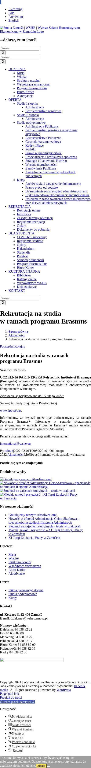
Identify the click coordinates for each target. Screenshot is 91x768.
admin (9, 451)
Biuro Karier (16, 570)
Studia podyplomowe (22, 594)
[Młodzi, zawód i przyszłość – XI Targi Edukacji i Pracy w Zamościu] (45, 498)
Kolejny (19, 346)
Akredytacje (16, 573)
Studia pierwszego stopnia (25, 590)
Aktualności (15, 454)
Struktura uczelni (19, 562)
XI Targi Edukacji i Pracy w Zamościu (34, 538)
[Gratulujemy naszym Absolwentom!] (26, 479)
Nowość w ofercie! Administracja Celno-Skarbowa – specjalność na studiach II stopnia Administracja (43, 520)
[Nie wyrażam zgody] (48, 766)
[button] (17, 702)
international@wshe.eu (15, 443)
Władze (13, 558)
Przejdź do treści (11, 697)
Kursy (12, 598)
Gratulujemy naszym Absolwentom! (32, 515)
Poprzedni (7, 346)
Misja (12, 554)
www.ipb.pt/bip (10, 410)
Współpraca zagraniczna (24, 566)
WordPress (64, 690)
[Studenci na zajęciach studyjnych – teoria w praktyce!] (37, 490)
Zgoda (41, 765)
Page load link (9, 693)
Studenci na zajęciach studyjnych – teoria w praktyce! (44, 526)
